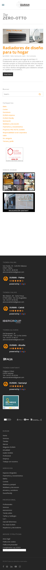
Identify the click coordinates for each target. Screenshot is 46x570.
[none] (14, 550)
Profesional (7, 456)
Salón (23, 56)
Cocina (5, 109)
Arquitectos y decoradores (12, 528)
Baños (5, 479)
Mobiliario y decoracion (11, 487)
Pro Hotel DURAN (9, 525)
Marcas (5, 444)
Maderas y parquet (9, 484)
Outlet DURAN (8, 453)
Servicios (6, 438)
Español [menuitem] (6, 550)
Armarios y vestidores (10, 490)
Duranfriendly (7, 493)
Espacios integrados (10, 473)
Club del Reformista (9, 522)
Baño (12, 56)
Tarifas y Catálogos (9, 516)
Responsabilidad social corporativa (15, 133)
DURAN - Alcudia (17, 345)
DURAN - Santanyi (18, 383)
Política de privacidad (10, 545)
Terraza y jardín (8, 141)
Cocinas (5, 482)
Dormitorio (6, 112)
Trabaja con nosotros (10, 462)
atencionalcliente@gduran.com (13, 272)
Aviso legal (6, 539)
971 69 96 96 (13, 300)
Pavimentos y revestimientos (13, 127)
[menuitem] (14, 550)
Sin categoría (7, 138)
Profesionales (7, 504)
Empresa (6, 459)
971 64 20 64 (13, 375)
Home (5, 436)
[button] (3, 5)
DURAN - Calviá (16, 307)
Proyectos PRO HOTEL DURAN (13, 130)
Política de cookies (9, 542)
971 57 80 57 (13, 338)
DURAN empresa (9, 115)
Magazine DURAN (9, 447)
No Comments (31, 56)
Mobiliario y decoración (11, 124)
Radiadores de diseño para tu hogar (23, 50)
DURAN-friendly (8, 118)
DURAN (7, 56)
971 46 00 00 (13, 270)
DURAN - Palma (16, 277)
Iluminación (18, 56)
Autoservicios (7, 510)
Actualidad (6, 450)
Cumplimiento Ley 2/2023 (12, 548)
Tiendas (5, 441)
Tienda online (7, 513)
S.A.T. (5, 519)
